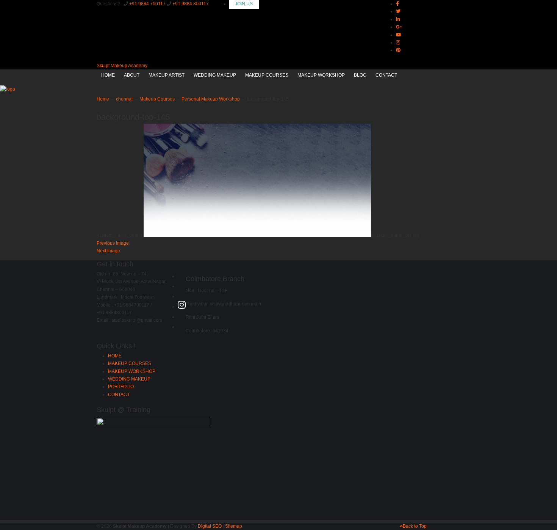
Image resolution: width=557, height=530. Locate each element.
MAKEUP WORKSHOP (131, 371)
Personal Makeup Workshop (210, 99)
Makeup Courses (157, 99)
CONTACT (119, 394)
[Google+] (181, 296)
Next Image (108, 250)
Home (103, 99)
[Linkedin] (398, 19)
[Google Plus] (399, 27)
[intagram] (398, 42)
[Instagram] (182, 306)
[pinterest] (398, 50)
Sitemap (233, 526)
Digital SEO (210, 526)
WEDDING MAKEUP (129, 379)
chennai (124, 99)
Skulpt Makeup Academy (122, 65)
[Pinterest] (181, 326)
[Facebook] (397, 3)
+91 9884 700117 (147, 3)
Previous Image (113, 243)
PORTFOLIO (121, 386)
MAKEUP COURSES (129, 363)
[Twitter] (398, 11)
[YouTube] (181, 316)
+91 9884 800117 (190, 3)
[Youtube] (398, 35)
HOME (115, 356)
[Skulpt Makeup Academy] (7, 89)
